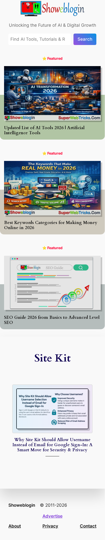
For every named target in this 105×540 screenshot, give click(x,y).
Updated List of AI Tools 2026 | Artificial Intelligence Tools (44, 130)
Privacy (50, 526)
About (14, 526)
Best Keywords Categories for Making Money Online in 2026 (50, 225)
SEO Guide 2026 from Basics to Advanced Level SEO (52, 320)
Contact (88, 526)
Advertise (52, 516)
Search (85, 39)
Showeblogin (21, 505)
